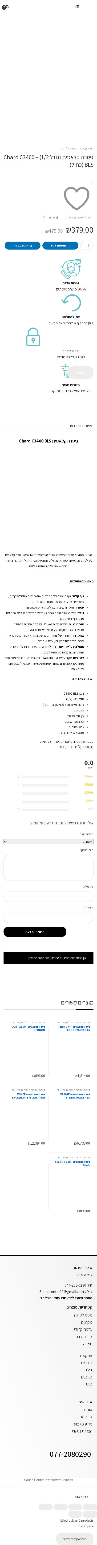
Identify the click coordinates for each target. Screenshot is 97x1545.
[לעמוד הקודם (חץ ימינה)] (90, 1514)
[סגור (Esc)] (46, 1507)
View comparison (74, 1539)
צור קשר (86, 1416)
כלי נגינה (64, 148)
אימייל (88, 908)
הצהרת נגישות (82, 1431)
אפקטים (86, 1355)
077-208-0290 (75, 1285)
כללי (89, 1384)
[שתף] (60, 1507)
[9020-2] (48, 59)
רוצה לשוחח (81, 1497)
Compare (49, 217)
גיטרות (73, 148)
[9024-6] (48, 130)
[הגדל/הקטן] (90, 1507)
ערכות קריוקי (83, 1329)
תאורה (87, 1343)
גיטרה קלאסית (86, 148)
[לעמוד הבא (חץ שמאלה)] (75, 1514)
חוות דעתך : (86, 850)
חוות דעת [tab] (75, 426)
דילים (88, 1369)
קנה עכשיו (20, 245)
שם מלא (87, 887)
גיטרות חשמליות (74, 1022)
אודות (88, 1409)
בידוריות (86, 1362)
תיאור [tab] (89, 426)
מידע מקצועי (82, 1424)
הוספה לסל (58, 245)
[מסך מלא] (75, 1507)
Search (76, 5)
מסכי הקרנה (83, 1315)
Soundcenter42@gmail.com (62, 1291)
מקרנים (86, 1322)
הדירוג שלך (86, 834)
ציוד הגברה (84, 1336)
